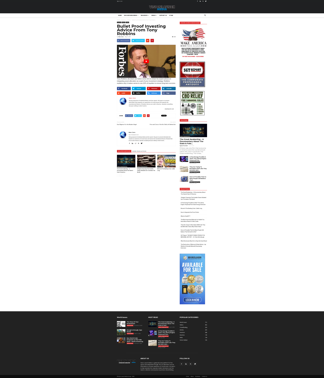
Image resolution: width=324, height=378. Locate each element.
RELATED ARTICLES (124, 151)
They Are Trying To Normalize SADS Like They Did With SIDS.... (198, 168)
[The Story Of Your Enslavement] (121, 324)
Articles (182, 330)
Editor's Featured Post (122, 166)
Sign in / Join (119, 1)
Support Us (163, 15)
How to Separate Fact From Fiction (190, 212)
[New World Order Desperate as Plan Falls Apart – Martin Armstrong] (121, 340)
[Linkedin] (200, 1)
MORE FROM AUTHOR (139, 151)
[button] (205, 15)
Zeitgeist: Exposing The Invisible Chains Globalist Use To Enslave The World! (146, 170)
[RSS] (203, 1)
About (192, 376)
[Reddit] (136, 143)
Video (159, 166)
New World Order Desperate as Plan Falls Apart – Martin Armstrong (135, 339)
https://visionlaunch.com (134, 134)
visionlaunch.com (169, 109)
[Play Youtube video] (146, 61)
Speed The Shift (184, 145)
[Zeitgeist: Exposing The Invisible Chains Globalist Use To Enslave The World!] (146, 161)
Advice (123, 22)
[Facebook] (197, 1)
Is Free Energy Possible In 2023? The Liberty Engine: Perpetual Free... (198, 158)
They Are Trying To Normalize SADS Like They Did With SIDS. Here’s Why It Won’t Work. (193, 225)
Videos (153, 15)
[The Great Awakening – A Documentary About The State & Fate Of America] (126, 161)
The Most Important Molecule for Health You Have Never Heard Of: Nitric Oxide (192, 220)
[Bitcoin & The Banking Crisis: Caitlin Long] (166, 161)
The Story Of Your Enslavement (132, 322)
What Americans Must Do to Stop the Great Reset (194, 241)
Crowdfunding (183, 327)
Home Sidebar (130, 333)
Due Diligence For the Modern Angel (127, 124)
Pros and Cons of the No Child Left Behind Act (163, 124)
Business (119, 22)
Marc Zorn (121, 36)
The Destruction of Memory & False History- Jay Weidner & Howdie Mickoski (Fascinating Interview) (193, 246)
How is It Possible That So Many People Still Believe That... (198, 178)
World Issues (130, 325)
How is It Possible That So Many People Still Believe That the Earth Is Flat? (192, 231)
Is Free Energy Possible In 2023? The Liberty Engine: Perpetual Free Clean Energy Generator (193, 203)
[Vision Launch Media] (162, 8)
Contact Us (204, 376)
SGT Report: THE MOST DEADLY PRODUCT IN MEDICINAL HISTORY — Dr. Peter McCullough (193, 236)
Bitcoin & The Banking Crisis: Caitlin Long (191, 208)
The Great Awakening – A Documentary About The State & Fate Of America (125, 170)
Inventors (182, 332)
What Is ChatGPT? (185, 216)
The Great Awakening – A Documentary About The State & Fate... (192, 141)
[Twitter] (206, 1)
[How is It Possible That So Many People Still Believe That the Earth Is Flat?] (184, 179)
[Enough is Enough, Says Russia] (121, 332)
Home (120, 15)
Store (171, 15)
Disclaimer (197, 376)
